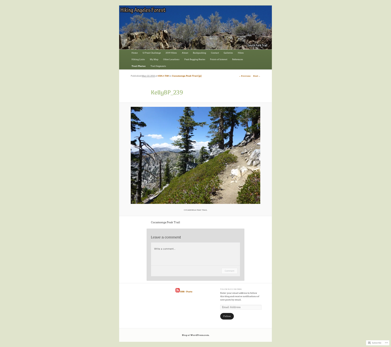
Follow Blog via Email (231, 289)
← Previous (244, 76)
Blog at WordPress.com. (195, 335)
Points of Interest (218, 59)
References (237, 59)
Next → (256, 76)
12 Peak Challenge (152, 53)
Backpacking (199, 53)
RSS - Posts (186, 291)
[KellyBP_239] (195, 155)
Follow (227, 316)
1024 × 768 (163, 76)
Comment (229, 270)
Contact (215, 53)
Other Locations (171, 59)
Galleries (228, 53)
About (185, 53)
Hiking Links (138, 59)
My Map (154, 59)
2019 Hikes (171, 53)
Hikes (241, 53)
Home (135, 53)
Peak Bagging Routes (194, 59)
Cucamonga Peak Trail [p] (186, 76)
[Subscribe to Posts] (177, 291)
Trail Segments (158, 66)
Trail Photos (139, 66)
